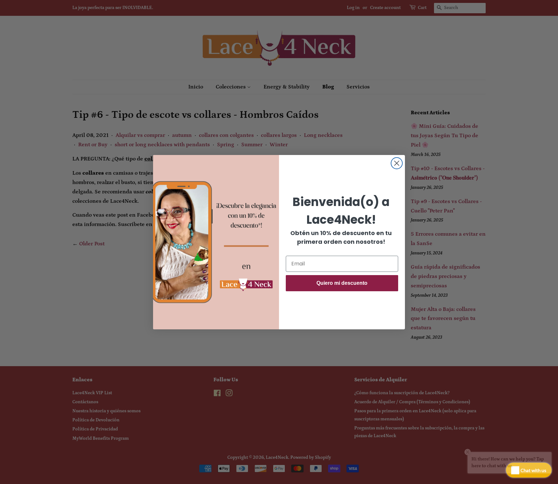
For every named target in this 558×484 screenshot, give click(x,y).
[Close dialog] (396, 163)
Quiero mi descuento (341, 283)
